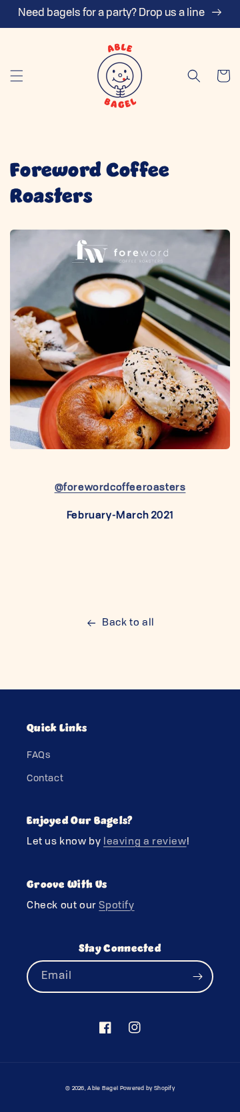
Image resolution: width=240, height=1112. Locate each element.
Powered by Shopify (147, 1088)
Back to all (128, 623)
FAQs (38, 755)
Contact (45, 778)
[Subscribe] (197, 976)
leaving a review (145, 842)
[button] (16, 76)
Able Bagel (102, 1088)
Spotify (116, 906)
